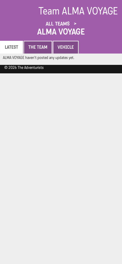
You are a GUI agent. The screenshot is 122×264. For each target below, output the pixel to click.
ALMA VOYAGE (61, 32)
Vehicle (66, 47)
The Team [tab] (37, 47)
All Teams (58, 23)
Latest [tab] (11, 47)
